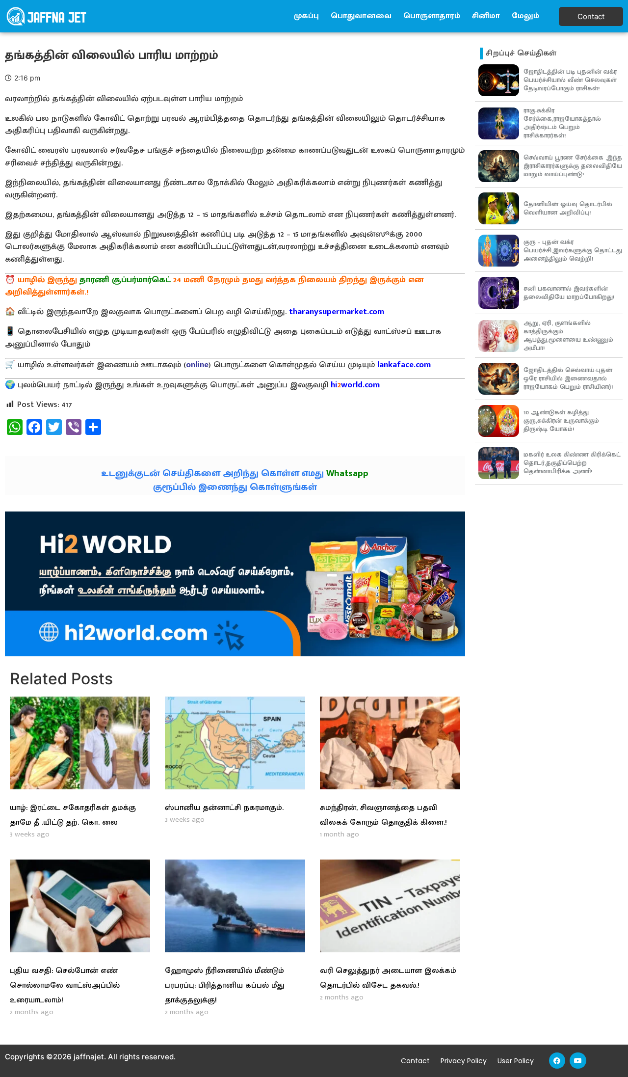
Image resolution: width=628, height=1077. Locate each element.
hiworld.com (355, 385)
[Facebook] (557, 1060)
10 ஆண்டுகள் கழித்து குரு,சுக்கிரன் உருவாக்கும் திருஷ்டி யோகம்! (561, 420)
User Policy (515, 1061)
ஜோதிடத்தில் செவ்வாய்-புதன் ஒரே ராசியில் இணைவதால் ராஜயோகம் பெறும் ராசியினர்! (568, 378)
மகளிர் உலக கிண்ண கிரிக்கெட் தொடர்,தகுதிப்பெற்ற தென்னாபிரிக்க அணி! (572, 463)
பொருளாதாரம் (431, 16)
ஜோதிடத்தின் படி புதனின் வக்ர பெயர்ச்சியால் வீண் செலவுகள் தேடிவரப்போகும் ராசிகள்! (570, 80)
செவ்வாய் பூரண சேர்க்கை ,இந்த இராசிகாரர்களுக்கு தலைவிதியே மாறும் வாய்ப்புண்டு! (572, 166)
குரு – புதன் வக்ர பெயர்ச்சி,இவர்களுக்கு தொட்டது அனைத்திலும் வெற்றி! (572, 250)
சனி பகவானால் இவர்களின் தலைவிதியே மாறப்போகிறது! (568, 292)
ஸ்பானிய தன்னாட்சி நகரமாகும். (224, 807)
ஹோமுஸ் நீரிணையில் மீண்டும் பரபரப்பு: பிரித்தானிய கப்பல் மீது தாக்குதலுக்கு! (225, 985)
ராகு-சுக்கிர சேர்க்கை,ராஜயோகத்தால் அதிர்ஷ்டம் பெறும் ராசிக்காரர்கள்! (562, 123)
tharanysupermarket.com (336, 312)
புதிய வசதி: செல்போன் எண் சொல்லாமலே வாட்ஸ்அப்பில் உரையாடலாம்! (65, 985)
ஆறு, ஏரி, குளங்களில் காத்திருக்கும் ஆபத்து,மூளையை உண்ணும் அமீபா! (568, 335)
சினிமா (486, 16)
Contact (415, 1061)
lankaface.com (404, 365)
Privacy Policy (464, 1061)
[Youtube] (578, 1060)
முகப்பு (306, 16)
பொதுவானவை (361, 16)
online (197, 365)
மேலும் (525, 16)
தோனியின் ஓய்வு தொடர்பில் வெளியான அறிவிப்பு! (567, 208)
